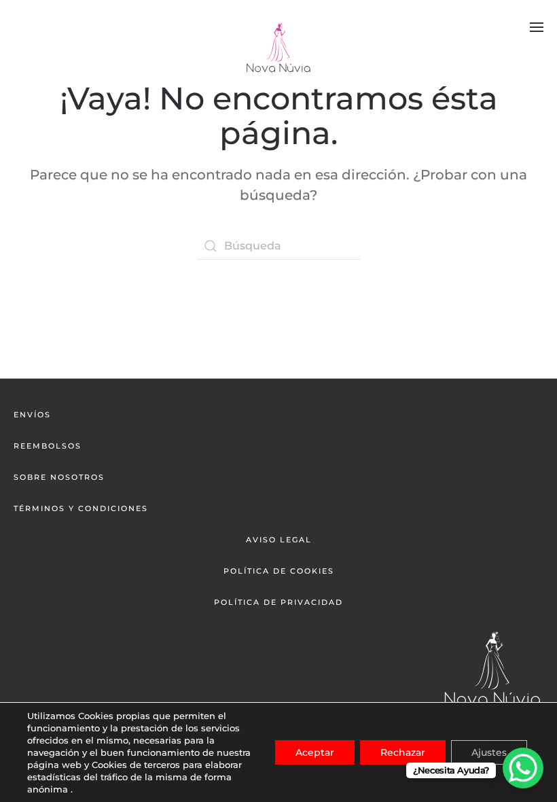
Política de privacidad (278, 602)
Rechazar (402, 752)
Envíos (32, 414)
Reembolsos (48, 446)
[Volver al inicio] (278, 47)
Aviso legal (279, 539)
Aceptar (314, 752)
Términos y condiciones (81, 508)
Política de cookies (278, 571)
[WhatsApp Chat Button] (523, 768)
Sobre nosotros (59, 477)
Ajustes (489, 752)
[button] (536, 27)
